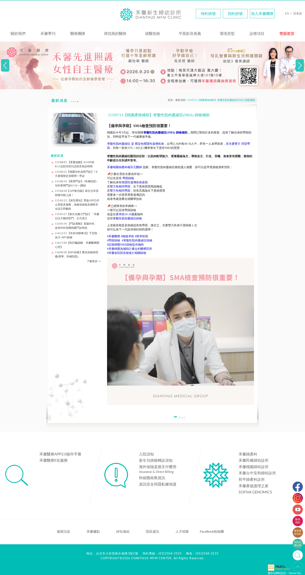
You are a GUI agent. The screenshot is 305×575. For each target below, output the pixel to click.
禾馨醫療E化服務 (53, 460)
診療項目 (257, 34)
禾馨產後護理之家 (253, 486)
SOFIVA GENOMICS (255, 492)
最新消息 (180, 100)
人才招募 (182, 531)
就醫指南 (152, 34)
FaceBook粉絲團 (212, 531)
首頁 (170, 100)
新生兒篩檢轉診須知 (156, 460)
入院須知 (146, 454)
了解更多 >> (94, 261)
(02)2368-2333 (170, 553)
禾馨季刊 (47, 34)
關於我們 (18, 34)
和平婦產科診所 (252, 480)
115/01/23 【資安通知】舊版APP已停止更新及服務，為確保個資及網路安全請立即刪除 (77, 204)
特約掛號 (208, 14)
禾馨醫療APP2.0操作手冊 (60, 454)
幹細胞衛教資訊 (152, 478)
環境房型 (227, 34)
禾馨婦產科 (248, 454)
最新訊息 (63, 531)
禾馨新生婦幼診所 (152, 14)
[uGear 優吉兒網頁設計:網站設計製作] (279, 570)
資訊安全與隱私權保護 (157, 484)
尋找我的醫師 (115, 34)
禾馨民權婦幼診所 (253, 460)
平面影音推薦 (190, 34)
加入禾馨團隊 (262, 14)
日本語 (297, 13)
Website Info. (295, 573)
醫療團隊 (77, 34)
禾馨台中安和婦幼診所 (257, 473)
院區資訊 (152, 531)
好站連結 (122, 531)
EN (287, 13)
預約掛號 (235, 14)
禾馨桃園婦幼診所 (253, 467)
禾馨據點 (93, 531)
